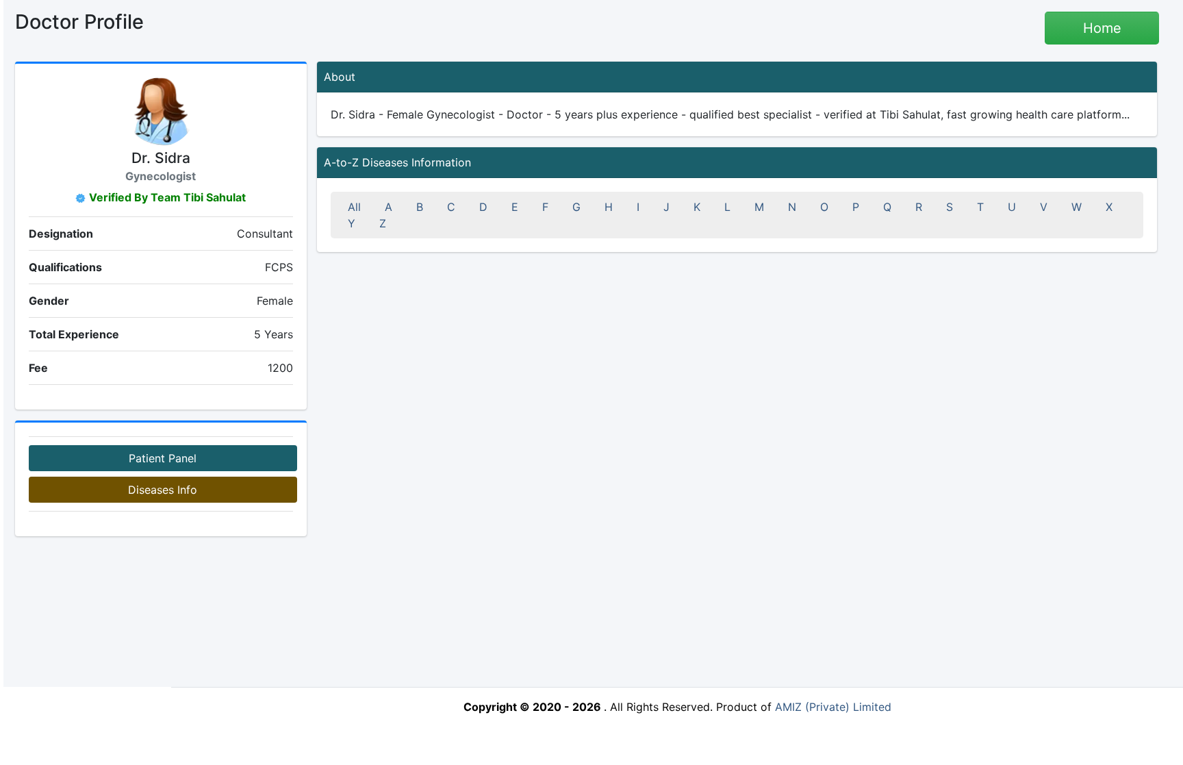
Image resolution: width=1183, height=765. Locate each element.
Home (1102, 28)
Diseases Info (162, 490)
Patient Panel (162, 458)
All (354, 207)
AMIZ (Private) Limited (833, 707)
